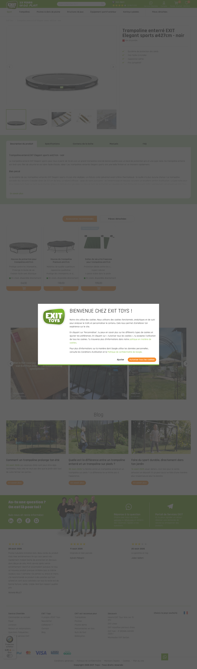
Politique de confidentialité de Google (125, 352)
